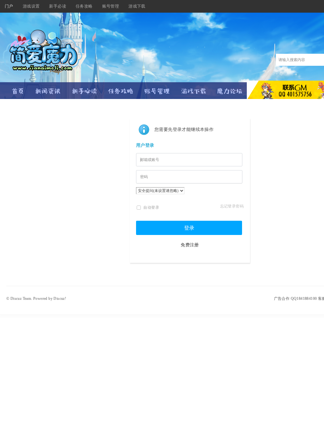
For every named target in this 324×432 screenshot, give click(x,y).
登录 (189, 228)
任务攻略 (84, 6)
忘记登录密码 (232, 206)
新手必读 (57, 6)
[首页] (18, 88)
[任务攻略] (121, 88)
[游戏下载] (193, 88)
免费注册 (190, 245)
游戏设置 (31, 6)
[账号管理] (157, 88)
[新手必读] (84, 88)
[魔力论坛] (230, 88)
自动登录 (150, 207)
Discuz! (59, 298)
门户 (9, 6)
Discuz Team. (21, 298)
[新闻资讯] (48, 88)
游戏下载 (137, 6)
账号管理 (110, 6)
